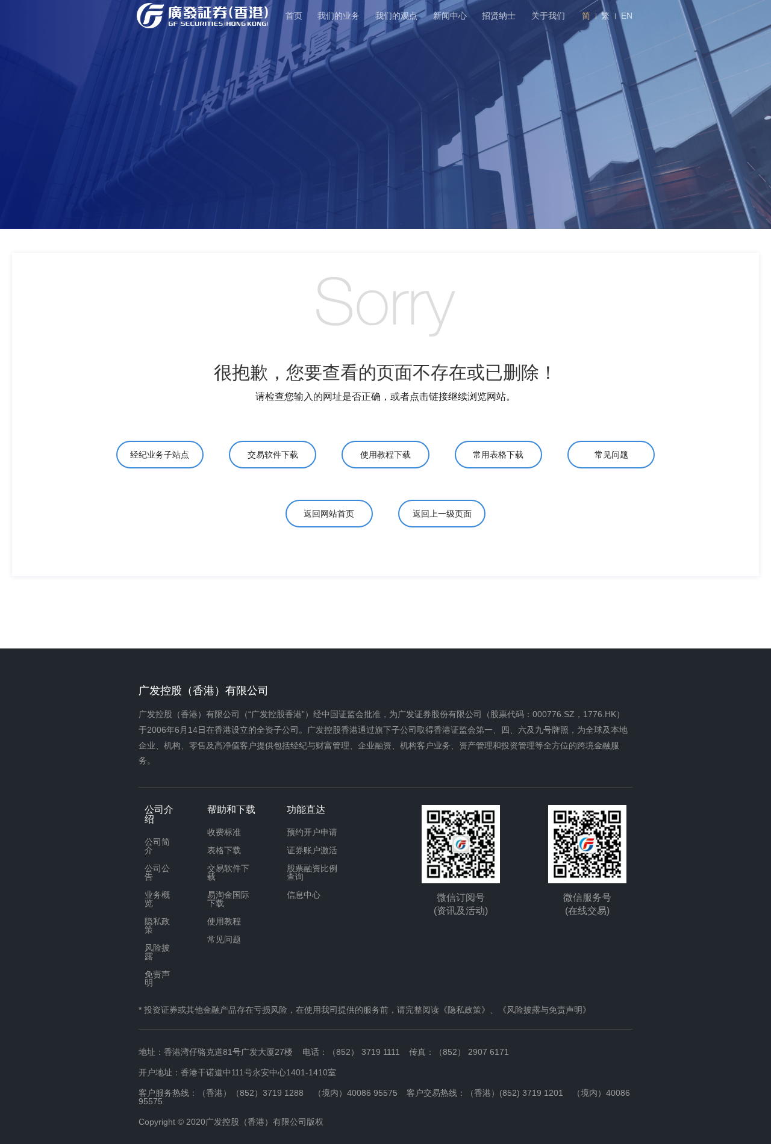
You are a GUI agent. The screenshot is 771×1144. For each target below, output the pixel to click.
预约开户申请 (312, 832)
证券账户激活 (312, 850)
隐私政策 (157, 925)
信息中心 (303, 895)
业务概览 (157, 899)
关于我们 (548, 15)
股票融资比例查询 (312, 872)
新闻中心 (450, 15)
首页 (294, 15)
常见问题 (611, 454)
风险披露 (157, 951)
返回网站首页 (329, 513)
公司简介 (157, 846)
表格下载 (224, 850)
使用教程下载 (385, 454)
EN (626, 15)
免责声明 (157, 978)
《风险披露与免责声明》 (544, 1010)
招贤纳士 (499, 15)
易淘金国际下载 (228, 899)
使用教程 (224, 921)
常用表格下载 (498, 454)
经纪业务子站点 (159, 454)
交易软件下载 (273, 454)
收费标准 (224, 832)
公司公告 (157, 872)
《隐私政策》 (464, 1010)
